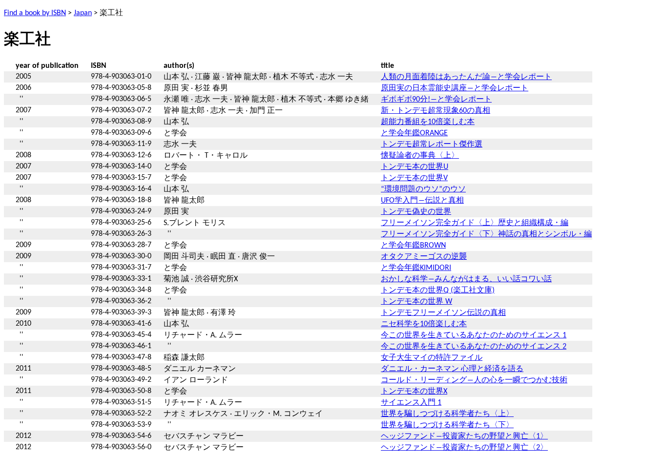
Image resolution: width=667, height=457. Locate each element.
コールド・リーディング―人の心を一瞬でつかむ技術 (474, 380)
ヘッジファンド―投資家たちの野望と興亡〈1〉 (464, 436)
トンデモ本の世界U (414, 167)
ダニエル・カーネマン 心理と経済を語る (452, 369)
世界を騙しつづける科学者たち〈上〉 (447, 414)
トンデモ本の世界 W (416, 302)
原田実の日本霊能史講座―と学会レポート (454, 88)
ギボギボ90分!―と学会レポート (436, 100)
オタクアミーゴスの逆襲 (424, 257)
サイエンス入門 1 (411, 403)
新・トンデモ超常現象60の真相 (435, 111)
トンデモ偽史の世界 (416, 212)
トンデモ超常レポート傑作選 (431, 144)
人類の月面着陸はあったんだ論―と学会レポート (466, 77)
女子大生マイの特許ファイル (431, 358)
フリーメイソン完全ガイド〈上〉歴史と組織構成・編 (474, 223)
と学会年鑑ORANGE (414, 133)
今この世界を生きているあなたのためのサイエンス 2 (473, 347)
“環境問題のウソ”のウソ (423, 189)
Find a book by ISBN (35, 13)
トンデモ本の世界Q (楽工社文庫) (438, 290)
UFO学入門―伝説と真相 (422, 201)
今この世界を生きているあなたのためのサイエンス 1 (473, 335)
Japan (83, 13)
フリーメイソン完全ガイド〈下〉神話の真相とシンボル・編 (486, 234)
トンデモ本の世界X (414, 391)
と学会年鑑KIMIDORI (416, 268)
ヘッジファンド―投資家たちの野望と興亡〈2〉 (464, 448)
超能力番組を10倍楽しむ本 (428, 122)
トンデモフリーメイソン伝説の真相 (443, 313)
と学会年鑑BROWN (413, 245)
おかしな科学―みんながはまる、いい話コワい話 (466, 279)
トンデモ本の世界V (414, 178)
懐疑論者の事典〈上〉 (420, 156)
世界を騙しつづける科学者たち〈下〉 (447, 425)
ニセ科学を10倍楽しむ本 (424, 324)
